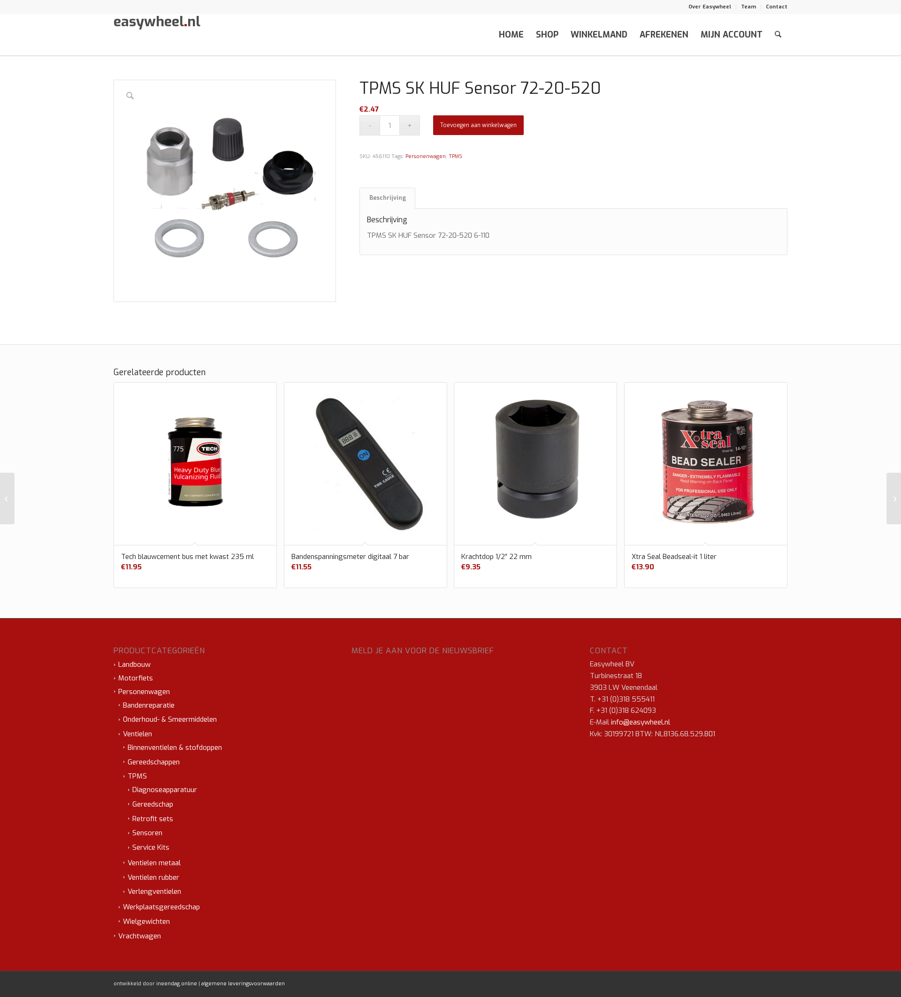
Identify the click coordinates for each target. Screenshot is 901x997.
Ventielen (137, 734)
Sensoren (147, 833)
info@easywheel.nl (640, 722)
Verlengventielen (154, 891)
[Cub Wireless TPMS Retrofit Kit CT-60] (7, 498)
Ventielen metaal (154, 863)
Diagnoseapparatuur (164, 789)
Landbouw (134, 664)
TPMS (455, 156)
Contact (776, 6)
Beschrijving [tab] (387, 198)
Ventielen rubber (153, 877)
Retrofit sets (152, 818)
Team (748, 6)
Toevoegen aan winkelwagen (478, 125)
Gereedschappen (154, 762)
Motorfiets (135, 678)
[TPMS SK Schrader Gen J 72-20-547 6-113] (893, 498)
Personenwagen (425, 156)
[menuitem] (710, 7)
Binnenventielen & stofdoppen (175, 747)
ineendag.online (176, 983)
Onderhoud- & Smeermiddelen (170, 719)
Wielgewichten (146, 921)
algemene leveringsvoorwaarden (243, 983)
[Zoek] (778, 34)
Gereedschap (152, 804)
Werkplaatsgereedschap (161, 907)
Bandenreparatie (149, 705)
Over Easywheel (709, 6)
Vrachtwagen (139, 936)
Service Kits (150, 847)
